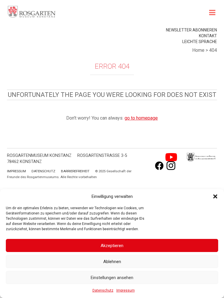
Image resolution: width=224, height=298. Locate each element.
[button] (215, 196)
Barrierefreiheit (75, 171)
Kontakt (208, 35)
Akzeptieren (112, 245)
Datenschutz (102, 290)
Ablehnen (112, 261)
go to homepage (141, 118)
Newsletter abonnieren (191, 30)
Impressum (125, 290)
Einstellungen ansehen (112, 277)
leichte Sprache (199, 41)
